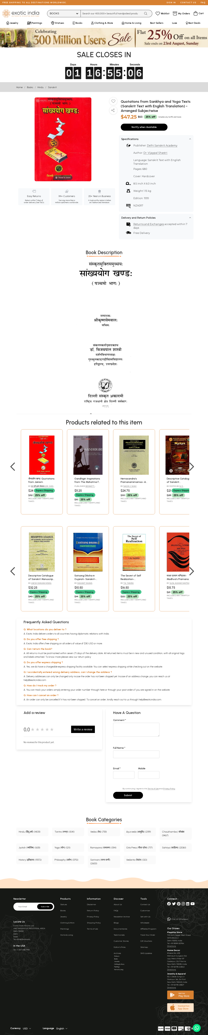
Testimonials (119, 935)
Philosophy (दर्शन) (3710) (66, 859)
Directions (171, 946)
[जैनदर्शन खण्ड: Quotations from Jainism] (41, 473)
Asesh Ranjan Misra (41, 583)
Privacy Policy (169, 788)
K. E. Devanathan (175, 487)
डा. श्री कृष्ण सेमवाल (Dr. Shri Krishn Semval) (40, 487)
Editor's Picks (119, 947)
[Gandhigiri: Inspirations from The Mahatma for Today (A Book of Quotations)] (88, 473)
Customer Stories (121, 941)
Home (19, 87)
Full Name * (119, 747)
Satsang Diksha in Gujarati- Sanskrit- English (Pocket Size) (85, 579)
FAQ (203, 2)
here (102, 689)
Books (30, 87)
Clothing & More (67, 923)
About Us (118, 904)
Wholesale (144, 923)
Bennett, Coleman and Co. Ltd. (84, 487)
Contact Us (145, 904)
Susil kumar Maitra (179, 583)
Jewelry (63, 916)
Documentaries (120, 929)
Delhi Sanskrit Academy (162, 145)
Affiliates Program (148, 929)
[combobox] (111, 13)
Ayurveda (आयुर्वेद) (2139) (138, 831)
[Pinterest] (178, 904)
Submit (128, 795)
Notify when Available (144, 127)
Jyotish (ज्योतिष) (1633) (29, 847)
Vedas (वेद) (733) (98, 831)
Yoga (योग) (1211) (62, 847)
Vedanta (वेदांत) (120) (136, 859)
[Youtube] (192, 904)
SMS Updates (146, 953)
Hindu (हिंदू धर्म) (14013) (29, 831)
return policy (84, 656)
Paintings (64, 929)
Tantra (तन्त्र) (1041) (64, 831)
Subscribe (45, 907)
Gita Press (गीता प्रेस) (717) (139, 847)
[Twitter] (174, 904)
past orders (128, 689)
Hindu (40, 87)
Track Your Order (147, 935)
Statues (63, 904)
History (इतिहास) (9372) (30, 859)
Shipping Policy (94, 923)
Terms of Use (153, 788)
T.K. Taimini (128, 583)
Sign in (171, 2)
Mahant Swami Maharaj (83, 584)
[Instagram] (183, 904)
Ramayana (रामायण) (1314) (103, 847)
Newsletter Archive (122, 916)
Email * (117, 768)
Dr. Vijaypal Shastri (155, 152)
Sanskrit (52, 87)
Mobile (141, 768)
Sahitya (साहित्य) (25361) (174, 847)
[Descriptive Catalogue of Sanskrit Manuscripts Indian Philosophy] (41, 570)
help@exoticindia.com (35, 680)
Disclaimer (91, 904)
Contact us (188, 2)
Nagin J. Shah (129, 486)
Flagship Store (174, 932)
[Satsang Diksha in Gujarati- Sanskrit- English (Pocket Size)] (88, 570)
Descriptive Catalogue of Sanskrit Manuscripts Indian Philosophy (41, 579)
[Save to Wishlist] (113, 102)
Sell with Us (145, 916)
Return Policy (93, 910)
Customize (145, 910)
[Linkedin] (187, 904)
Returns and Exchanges (148, 224)
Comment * (119, 720)
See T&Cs (40, 202)
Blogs (116, 923)
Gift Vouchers (146, 941)
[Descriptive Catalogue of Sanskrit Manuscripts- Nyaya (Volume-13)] (180, 473)
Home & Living (66, 935)
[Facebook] (169, 904)
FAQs (116, 910)
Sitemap (144, 947)
